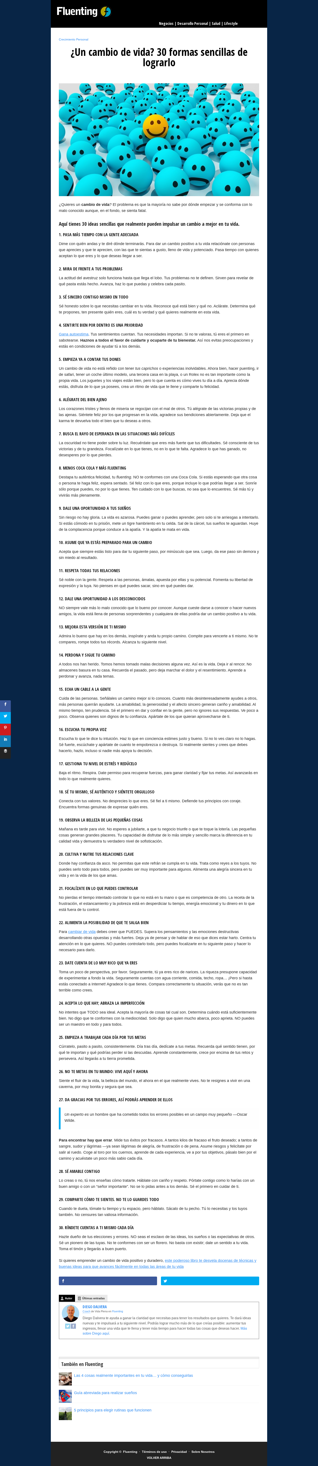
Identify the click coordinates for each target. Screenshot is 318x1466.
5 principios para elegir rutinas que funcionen (112, 1410)
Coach (86, 1311)
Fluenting (84, 12)
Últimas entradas (93, 1298)
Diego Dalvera (95, 1306)
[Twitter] (67, 1328)
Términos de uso (154, 1451)
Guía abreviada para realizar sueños (105, 1393)
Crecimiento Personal (73, 39)
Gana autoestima (73, 334)
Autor (68, 1298)
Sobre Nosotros (203, 1451)
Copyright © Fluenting (120, 1451)
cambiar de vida (82, 932)
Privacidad (179, 1451)
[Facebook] (73, 1328)
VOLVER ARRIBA (159, 1458)
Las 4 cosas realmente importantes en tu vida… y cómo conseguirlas (133, 1375)
